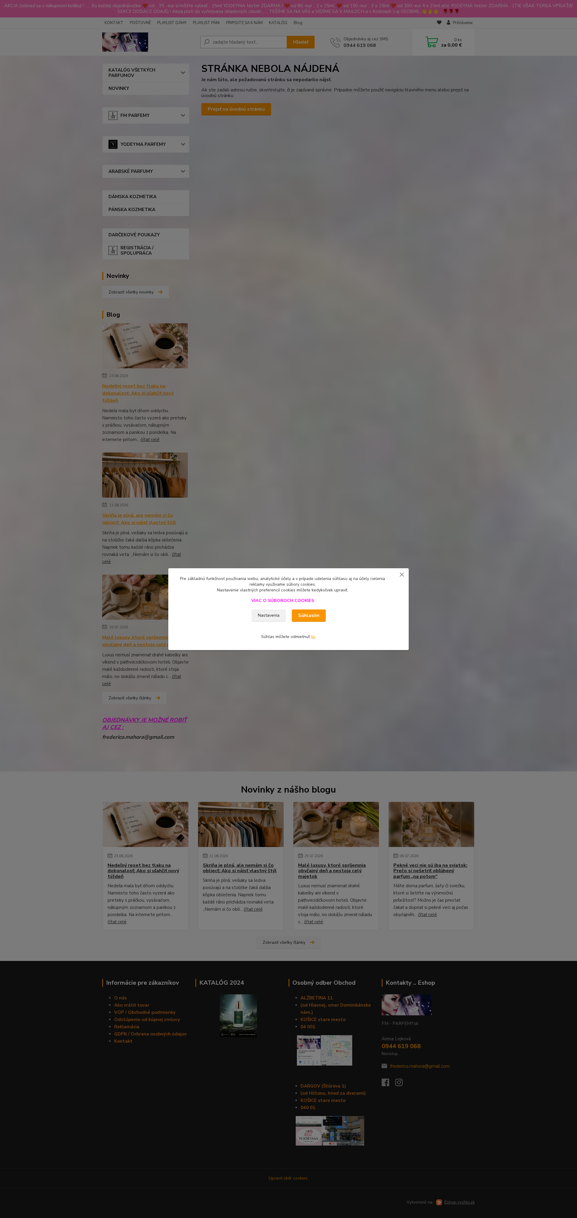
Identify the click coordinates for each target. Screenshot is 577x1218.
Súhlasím (308, 615)
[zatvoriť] (402, 574)
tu (313, 637)
